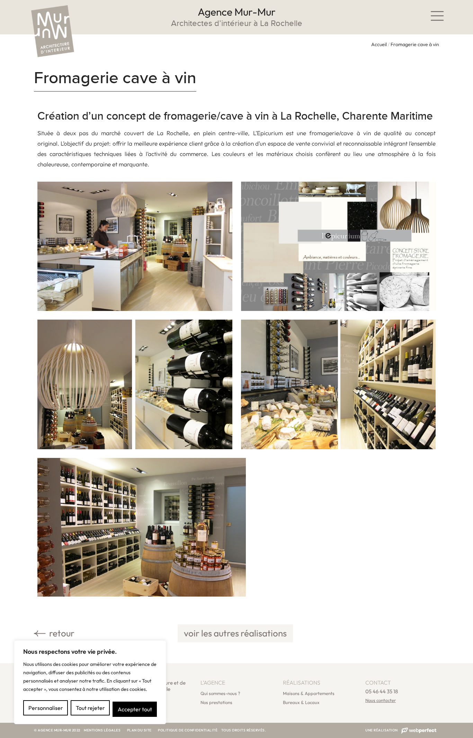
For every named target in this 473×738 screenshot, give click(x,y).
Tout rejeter (90, 707)
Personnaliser (45, 707)
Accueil (379, 44)
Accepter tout (135, 709)
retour (60, 633)
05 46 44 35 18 (381, 691)
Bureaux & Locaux (301, 702)
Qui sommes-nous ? (220, 693)
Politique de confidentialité (187, 730)
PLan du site (140, 730)
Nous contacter (380, 700)
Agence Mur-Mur (237, 11)
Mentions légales (102, 730)
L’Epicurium (268, 133)
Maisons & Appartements (308, 693)
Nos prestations (216, 702)
